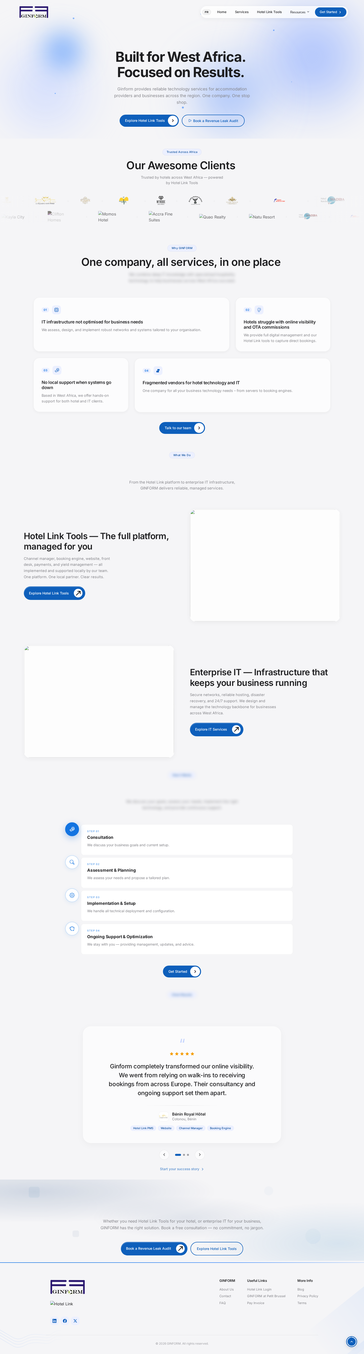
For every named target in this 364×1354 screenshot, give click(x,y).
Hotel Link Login (259, 1289)
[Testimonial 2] (184, 1155)
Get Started (328, 12)
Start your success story (179, 1169)
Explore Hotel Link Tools (217, 1248)
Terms (302, 1303)
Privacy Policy (307, 1296)
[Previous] (164, 1155)
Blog (300, 1289)
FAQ (222, 1303)
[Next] (200, 1155)
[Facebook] (65, 1321)
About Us (226, 1289)
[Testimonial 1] (178, 1155)
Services (242, 12)
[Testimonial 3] (188, 1155)
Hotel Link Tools (269, 12)
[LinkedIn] (54, 1321)
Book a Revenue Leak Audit (215, 121)
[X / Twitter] (75, 1321)
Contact (225, 1296)
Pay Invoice (255, 1303)
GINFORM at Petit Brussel (266, 1296)
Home (222, 12)
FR (206, 12)
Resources (298, 12)
